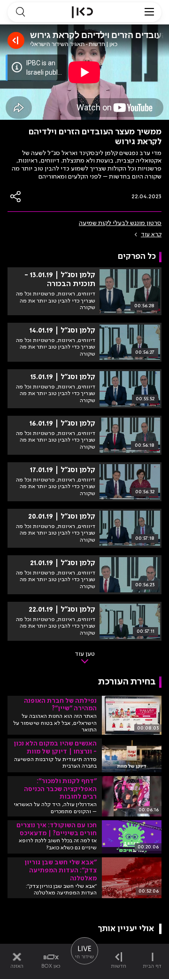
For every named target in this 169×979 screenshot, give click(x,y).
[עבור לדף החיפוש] (20, 12)
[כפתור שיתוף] (16, 196)
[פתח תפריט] (149, 12)
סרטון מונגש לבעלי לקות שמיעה (120, 223)
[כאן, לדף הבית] (82, 12)
